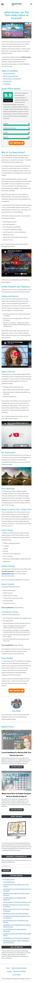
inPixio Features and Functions (12, 78)
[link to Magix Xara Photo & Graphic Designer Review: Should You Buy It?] (16, 781)
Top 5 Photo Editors (9, 879)
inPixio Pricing (7, 81)
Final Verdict (6, 84)
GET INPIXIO (15, 143)
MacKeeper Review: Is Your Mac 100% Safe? (16, 913)
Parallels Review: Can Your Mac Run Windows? (16, 938)
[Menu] (2, 4)
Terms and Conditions (19, 971)
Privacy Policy (17, 974)
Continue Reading (16, 767)
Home (8, 968)
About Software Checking (19, 968)
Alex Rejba (16, 711)
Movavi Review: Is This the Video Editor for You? (17, 902)
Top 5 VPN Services (9, 882)
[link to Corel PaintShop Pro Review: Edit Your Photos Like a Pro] (16, 740)
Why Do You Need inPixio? (10, 76)
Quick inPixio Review (9, 73)
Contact (9, 971)
